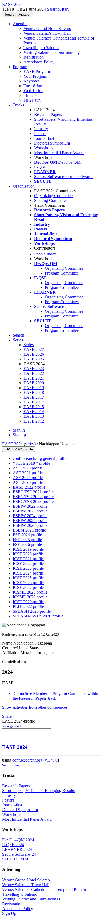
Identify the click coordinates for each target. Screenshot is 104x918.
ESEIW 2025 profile (30, 520)
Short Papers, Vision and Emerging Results (38, 790)
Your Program (35, 76)
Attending (21, 23)
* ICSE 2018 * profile (31, 463)
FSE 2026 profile (27, 544)
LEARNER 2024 (17, 849)
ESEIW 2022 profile (30, 506)
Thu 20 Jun (33, 95)
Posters (40, 133)
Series (28, 344)
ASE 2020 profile (28, 468)
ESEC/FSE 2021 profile (33, 492)
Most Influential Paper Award (59, 152)
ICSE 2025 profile (28, 578)
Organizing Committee (53, 195)
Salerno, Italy (58, 9)
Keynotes (31, 81)
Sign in (19, 430)
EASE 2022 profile (29, 487)
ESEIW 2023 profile (30, 511)
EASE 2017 (33, 397)
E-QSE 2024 (13, 844)
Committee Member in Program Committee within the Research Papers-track (55, 696)
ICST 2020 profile (28, 601)
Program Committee (62, 273)
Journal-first (44, 138)
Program (20, 66)
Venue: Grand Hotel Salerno (47, 28)
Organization (24, 186)
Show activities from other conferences (34, 707)
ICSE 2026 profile (28, 582)
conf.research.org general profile (40, 458)
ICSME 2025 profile (30, 592)
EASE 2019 (33, 387)
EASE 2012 (33, 421)
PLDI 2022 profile (28, 606)
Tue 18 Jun (32, 86)
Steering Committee (50, 200)
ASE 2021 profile (28, 473)
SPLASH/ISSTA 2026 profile (38, 616)
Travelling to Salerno (41, 47)
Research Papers (48, 114)
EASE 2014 (33, 411)
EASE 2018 (33, 392)
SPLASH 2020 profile (32, 611)
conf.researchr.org (27, 760)
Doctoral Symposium (52, 143)
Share (7, 716)
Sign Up (9, 913)
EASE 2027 (33, 349)
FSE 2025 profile (27, 539)
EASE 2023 (33, 368)
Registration (33, 57)
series (29, 444)
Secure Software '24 (19, 854)
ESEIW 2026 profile (30, 525)
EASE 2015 (33, 406)
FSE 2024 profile (27, 535)
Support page (11, 765)
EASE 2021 (33, 378)
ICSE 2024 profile (28, 573)
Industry (41, 129)
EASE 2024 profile (18, 449)
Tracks (18, 105)
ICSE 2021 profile (28, 558)
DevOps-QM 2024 (18, 840)
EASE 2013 (33, 416)
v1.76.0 (51, 760)
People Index (45, 254)
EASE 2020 (33, 383)
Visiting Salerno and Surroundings (52, 52)
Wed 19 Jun (33, 90)
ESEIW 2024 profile (30, 516)
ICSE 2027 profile (28, 587)
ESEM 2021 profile (29, 530)
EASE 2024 (12, 444)
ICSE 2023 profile (28, 568)
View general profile (16, 726)
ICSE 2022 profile (28, 563)
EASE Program (36, 71)
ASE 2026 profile (28, 482)
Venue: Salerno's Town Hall (47, 33)
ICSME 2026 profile (30, 597)
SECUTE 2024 (15, 859)
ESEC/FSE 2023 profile (33, 501)
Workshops (43, 148)
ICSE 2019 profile (28, 549)
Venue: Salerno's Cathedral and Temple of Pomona (45, 889)
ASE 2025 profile (28, 477)
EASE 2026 (33, 354)
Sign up (19, 435)
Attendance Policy (38, 62)
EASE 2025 (33, 359)
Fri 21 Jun (32, 100)
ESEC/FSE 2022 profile (33, 496)
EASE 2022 (33, 373)
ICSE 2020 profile (28, 554)
